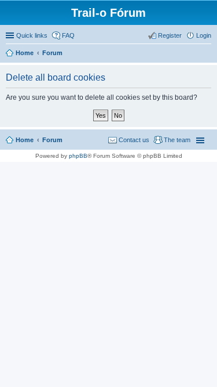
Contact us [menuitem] (134, 139)
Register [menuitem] (170, 35)
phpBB (78, 156)
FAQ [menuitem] (68, 35)
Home (25, 139)
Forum (52, 139)
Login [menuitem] (203, 35)
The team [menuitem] (177, 139)
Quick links (31, 35)
